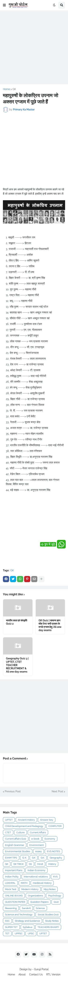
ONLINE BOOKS (14, 895)
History (52, 864)
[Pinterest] (27, 579)
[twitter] (26, 954)
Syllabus (27, 927)
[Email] (34, 579)
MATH (24, 883)
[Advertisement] (34, 47)
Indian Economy (36, 870)
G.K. (42, 857)
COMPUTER (54, 826)
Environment (36, 845)
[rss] (50, 954)
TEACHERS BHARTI (48, 927)
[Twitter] (13, 579)
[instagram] (42, 954)
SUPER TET (11, 927)
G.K (33, 857)
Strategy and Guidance (27, 920)
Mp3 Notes (49, 889)
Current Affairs (38, 832)
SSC (7, 920)
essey (38, 851)
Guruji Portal (41, 969)
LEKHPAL (10, 883)
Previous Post (13, 791)
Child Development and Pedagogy (24, 826)
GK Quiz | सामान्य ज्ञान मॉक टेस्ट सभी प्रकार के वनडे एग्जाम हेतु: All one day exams (50, 625)
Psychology (54, 895)
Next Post (57, 791)
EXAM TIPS (11, 857)
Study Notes (52, 920)
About (22, 974)
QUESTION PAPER (15, 902)
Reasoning (11, 908)
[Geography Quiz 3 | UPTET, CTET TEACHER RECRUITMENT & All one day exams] (17, 645)
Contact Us (36, 974)
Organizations (35, 895)
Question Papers (39, 902)
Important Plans (13, 870)
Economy (50, 838)
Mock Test (10, 889)
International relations (36, 876)
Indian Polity (11, 876)
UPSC (31, 933)
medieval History (42, 883)
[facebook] (18, 954)
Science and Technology (18, 914)
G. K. (24, 857)
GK (14, 89)
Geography (56, 857)
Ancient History (26, 819)
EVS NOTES (53, 851)
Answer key (46, 819)
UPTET (9, 819)
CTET (8, 832)
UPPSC (18, 933)
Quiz (56, 902)
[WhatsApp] (20, 579)
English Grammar (14, 845)
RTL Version (53, 974)
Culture (20, 832)
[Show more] (41, 579)
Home (6, 89)
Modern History (29, 889)
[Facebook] (6, 579)
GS (30, 864)
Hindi (40, 864)
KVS (55, 876)
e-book (35, 838)
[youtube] (34, 954)
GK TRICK (18, 864)
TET (7, 933)
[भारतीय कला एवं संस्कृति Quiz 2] (17, 607)
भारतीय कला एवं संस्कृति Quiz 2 (16, 622)
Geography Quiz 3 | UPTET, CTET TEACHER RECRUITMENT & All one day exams (17, 665)
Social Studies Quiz (48, 914)
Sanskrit (26, 908)
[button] (4, 5)
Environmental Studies (17, 851)
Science (40, 908)
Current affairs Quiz (15, 838)
